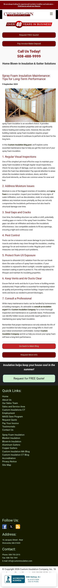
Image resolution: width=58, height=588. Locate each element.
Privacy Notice (9, 461)
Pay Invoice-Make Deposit (29, 43)
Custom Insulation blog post (20, 145)
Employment (8, 413)
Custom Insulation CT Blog (15, 454)
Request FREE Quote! (29, 35)
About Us (6, 400)
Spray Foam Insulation (13, 434)
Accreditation (9, 458)
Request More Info (29, 355)
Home (5, 396)
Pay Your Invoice (10, 423)
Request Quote (9, 420)
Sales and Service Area (13, 406)
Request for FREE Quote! (29, 378)
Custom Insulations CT (13, 410)
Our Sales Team (10, 403)
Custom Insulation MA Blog (16, 451)
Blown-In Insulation (11, 441)
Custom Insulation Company (24, 309)
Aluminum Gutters (11, 444)
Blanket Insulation (11, 438)
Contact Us (7, 430)
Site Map (6, 465)
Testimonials (8, 426)
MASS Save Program (12, 416)
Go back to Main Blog (29, 346)
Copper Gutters (9, 448)
